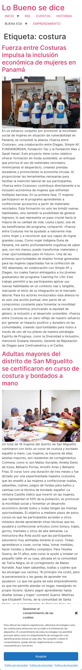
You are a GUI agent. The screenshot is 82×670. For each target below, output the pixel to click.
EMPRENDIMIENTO (46, 23)
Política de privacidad (16, 665)
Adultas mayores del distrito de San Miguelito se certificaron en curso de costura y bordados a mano (40, 368)
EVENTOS (43, 16)
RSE (28, 16)
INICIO (9, 16)
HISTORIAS (64, 16)
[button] (76, 613)
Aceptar (41, 656)
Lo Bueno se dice (33, 7)
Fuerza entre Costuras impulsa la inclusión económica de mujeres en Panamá (39, 58)
